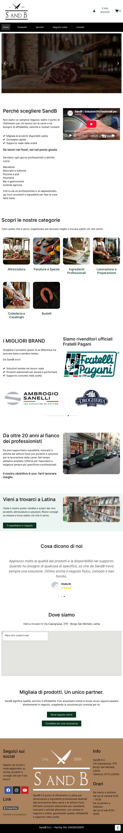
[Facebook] (8, 790)
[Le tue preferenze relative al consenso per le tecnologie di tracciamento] (118, 828)
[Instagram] (16, 790)
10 (66, 135)
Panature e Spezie (47, 269)
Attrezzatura (16, 269)
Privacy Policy (11, 808)
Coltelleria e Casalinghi (16, 315)
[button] (58, 91)
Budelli (46, 313)
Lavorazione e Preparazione (107, 271)
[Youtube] (24, 790)
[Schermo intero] (117, 135)
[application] (91, 124)
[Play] (71, 135)
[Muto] (103, 135)
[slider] (110, 135)
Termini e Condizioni (14, 814)
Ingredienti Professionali (76, 271)
